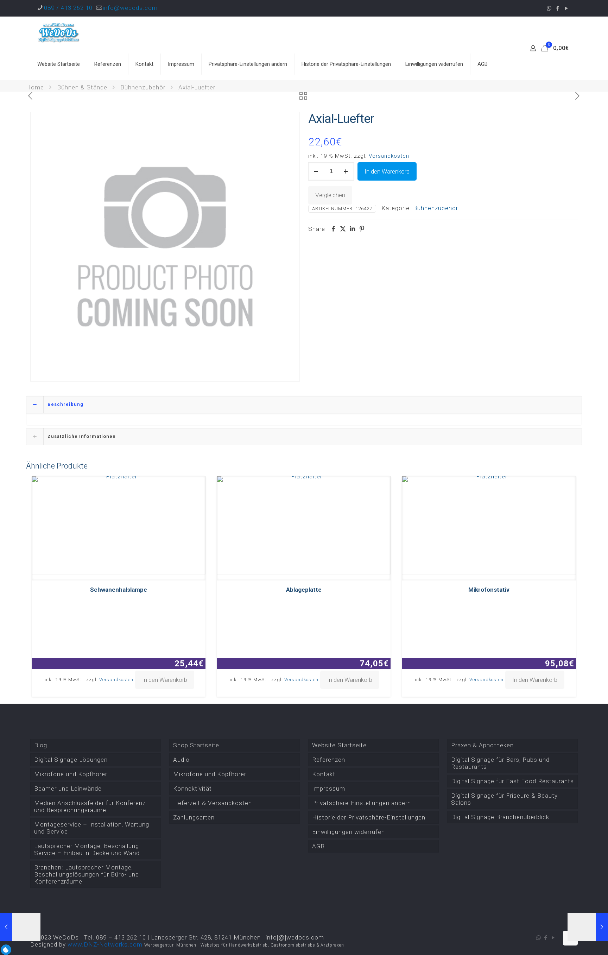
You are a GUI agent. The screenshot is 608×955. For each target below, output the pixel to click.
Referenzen (328, 759)
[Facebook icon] (557, 8)
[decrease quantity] (316, 171)
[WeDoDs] (58, 32)
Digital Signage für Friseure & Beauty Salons (504, 799)
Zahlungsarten (194, 817)
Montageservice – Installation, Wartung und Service (91, 828)
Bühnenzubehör (142, 87)
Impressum (328, 788)
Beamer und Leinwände (68, 788)
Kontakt (323, 774)
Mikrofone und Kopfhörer (70, 774)
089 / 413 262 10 (68, 7)
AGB (318, 846)
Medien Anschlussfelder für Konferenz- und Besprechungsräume (91, 806)
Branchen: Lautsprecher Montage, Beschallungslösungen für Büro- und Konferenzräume (86, 874)
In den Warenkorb (387, 171)
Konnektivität (192, 788)
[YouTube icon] (566, 8)
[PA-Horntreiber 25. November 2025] (20, 927)
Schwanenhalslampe (118, 589)
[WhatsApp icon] (549, 8)
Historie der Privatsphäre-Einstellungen (368, 817)
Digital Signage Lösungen (71, 759)
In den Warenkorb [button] (164, 679)
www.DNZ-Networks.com (105, 944)
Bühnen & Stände (82, 87)
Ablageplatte (304, 589)
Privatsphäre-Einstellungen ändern (361, 802)
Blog (40, 745)
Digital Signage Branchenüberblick (500, 817)
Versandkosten (389, 156)
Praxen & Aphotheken (482, 745)
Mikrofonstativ (488, 589)
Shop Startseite (196, 745)
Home (35, 87)
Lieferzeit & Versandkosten (212, 802)
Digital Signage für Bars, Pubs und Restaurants (500, 763)
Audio (181, 759)
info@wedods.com (130, 7)
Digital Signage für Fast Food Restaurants (512, 781)
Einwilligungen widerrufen (348, 831)
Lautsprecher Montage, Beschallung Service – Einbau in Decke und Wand (87, 849)
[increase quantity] (346, 171)
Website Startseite (339, 745)
